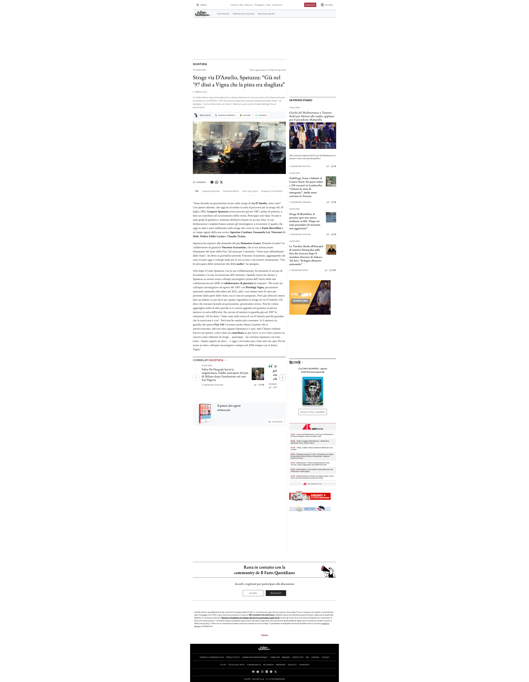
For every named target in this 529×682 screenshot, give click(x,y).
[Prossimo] (282, 377)
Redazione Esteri (298, 270)
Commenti (201, 182)
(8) (277, 387)
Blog (241, 5)
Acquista (275, 421)
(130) (334, 270)
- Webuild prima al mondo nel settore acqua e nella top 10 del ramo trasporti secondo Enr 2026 (312, 477)
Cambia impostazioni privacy (255, 657)
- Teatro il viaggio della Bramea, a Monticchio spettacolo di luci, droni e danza (310, 442)
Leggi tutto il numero (312, 412)
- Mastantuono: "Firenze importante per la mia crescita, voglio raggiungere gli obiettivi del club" (310, 464)
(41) (262, 385)
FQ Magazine (260, 5)
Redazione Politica (299, 166)
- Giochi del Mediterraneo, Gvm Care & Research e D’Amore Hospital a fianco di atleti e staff (312, 435)
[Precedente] (196, 377)
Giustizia (200, 64)
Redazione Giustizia (212, 385)
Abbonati (310, 5)
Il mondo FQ (276, 5)
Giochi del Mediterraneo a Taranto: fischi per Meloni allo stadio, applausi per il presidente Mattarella (311, 116)
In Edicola (234, 5)
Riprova (264, 635)
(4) (335, 202)
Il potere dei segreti (229, 406)
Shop (268, 5)
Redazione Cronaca (300, 202)
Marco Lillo (200, 92)
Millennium (249, 5)
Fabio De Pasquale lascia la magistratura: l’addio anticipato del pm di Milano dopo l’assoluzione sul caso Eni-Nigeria (225, 374)
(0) (335, 166)
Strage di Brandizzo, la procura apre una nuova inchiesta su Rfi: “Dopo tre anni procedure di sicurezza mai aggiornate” (304, 221)
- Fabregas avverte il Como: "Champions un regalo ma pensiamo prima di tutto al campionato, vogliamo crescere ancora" (312, 456)
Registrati (276, 593)
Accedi (253, 593)
